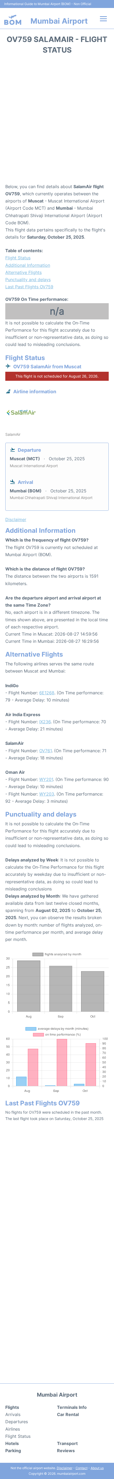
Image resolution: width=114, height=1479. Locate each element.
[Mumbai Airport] (12, 20)
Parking (13, 1450)
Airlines (12, 1429)
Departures (16, 1421)
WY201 (46, 779)
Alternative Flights (23, 272)
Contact (81, 1468)
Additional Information (27, 265)
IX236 (45, 721)
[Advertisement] (57, 121)
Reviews (66, 1450)
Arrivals (12, 1414)
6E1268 (46, 692)
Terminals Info (72, 1407)
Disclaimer (64, 1468)
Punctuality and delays (28, 279)
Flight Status (17, 257)
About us (97, 1468)
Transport (67, 1443)
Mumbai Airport (59, 21)
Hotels (12, 1443)
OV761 (45, 750)
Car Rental (68, 1414)
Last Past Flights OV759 (29, 286)
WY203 (46, 794)
